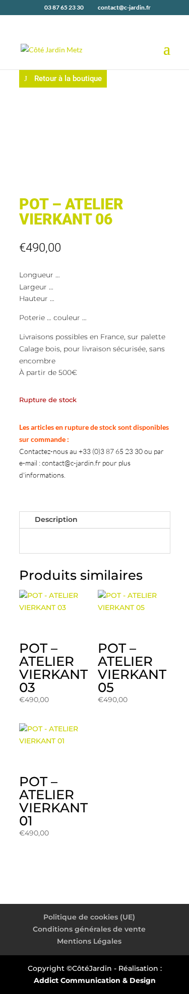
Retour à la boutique (68, 78)
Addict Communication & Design (95, 980)
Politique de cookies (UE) (89, 917)
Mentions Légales (89, 941)
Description (56, 519)
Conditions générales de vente (89, 929)
